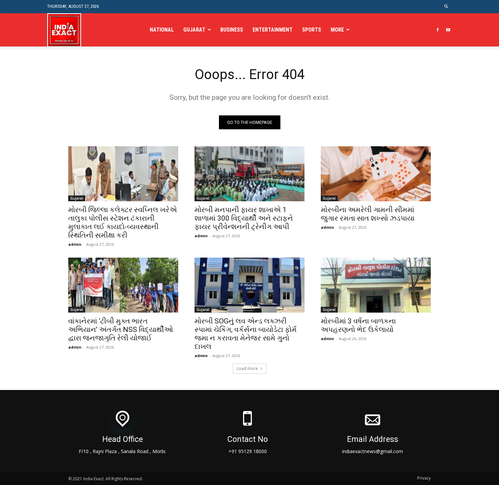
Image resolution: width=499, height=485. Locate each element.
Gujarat (76, 198)
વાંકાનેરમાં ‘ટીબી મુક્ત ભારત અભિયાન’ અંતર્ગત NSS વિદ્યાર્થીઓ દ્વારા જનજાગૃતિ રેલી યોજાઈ (120, 329)
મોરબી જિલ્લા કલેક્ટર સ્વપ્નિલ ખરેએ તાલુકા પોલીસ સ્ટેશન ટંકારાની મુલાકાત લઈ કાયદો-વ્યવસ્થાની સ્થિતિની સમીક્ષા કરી (122, 222)
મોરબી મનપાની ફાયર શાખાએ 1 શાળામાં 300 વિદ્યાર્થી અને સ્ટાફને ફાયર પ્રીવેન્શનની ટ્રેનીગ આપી (244, 218)
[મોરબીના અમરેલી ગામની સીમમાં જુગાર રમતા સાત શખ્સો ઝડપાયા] (376, 173)
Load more (247, 368)
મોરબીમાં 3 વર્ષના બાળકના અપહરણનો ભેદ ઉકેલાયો (358, 325)
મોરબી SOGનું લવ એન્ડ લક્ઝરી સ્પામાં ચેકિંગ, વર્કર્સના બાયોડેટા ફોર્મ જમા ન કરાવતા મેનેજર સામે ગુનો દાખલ (246, 334)
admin (74, 244)
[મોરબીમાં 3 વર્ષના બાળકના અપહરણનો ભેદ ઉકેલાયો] (376, 285)
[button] (446, 6)
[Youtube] (448, 30)
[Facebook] (437, 30)
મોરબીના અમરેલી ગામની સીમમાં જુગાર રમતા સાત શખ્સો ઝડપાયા (367, 214)
